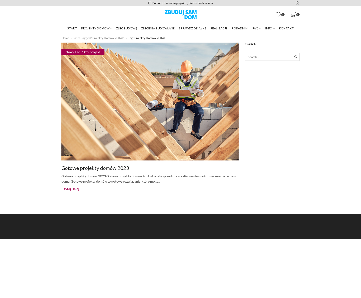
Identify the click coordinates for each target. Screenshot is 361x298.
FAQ (255, 28)
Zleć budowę (126, 28)
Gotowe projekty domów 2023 (95, 168)
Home (65, 38)
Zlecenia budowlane (158, 28)
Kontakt (286, 28)
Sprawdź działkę (192, 28)
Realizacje (219, 28)
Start (72, 28)
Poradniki (240, 28)
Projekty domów (95, 28)
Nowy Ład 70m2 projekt (82, 52)
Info (268, 28)
